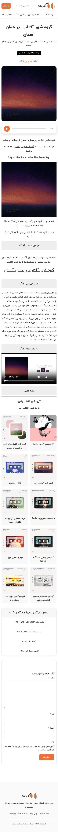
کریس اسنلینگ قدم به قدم (29, 631)
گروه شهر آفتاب (48, 293)
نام (52, 714)
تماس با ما (7, 14)
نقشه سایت (44, 813)
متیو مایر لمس (29, 641)
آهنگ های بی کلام (34, 41)
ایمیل (51, 728)
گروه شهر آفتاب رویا (29, 408)
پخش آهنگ (20, 14)
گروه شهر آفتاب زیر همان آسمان (29, 270)
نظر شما (51, 677)
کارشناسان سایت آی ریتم (20, 335)
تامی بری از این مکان (29, 651)
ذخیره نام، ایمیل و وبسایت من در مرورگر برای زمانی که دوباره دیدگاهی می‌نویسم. (29, 748)
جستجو (6, 5)
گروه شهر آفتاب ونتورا (29, 401)
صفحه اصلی (51, 41)
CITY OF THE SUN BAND (29, 53)
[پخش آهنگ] (7, 129)
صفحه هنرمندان (35, 14)
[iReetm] (46, 6)
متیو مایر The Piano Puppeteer (29, 622)
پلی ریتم (33, 813)
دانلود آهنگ (50, 14)
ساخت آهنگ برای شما (19, 813)
